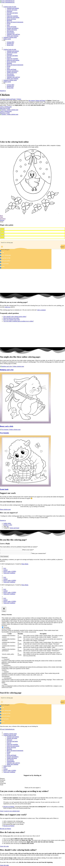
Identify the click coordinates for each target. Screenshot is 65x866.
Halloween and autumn (13, 17)
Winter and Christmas (12, 36)
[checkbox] (8, 251)
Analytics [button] (4, 670)
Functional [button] (4, 657)
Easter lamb (4, 489)
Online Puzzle (7, 766)
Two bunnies (4, 433)
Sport (8, 25)
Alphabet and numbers (13, 8)
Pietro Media (24, 564)
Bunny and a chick (6, 426)
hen (8, 526)
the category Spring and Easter (37, 100)
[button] (32, 778)
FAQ (4, 568)
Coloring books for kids (9, 6)
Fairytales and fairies (12, 13)
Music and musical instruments (15, 22)
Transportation (10, 32)
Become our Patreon (8, 806)
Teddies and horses (12, 29)
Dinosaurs (9, 11)
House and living (11, 19)
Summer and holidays (12, 28)
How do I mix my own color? (11, 318)
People (8, 23)
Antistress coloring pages (10, 37)
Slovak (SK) (10, 45)
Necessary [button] (4, 625)
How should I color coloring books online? (14, 316)
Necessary (6, 627)
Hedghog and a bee (6, 370)
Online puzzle (7, 39)
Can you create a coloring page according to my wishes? (18, 321)
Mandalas (9, 20)
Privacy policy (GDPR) (9, 571)
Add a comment (41, 310)
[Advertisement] (32, 127)
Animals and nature (12, 9)
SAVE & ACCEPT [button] (7, 687)
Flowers (9, 14)
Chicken (19, 99)
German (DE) (10, 42)
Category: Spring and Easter (8, 99)
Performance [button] (5, 663)
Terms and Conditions (9, 573)
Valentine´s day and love (13, 34)
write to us (7, 307)
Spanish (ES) (10, 43)
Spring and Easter (11, 26)
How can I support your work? (11, 319)
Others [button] (3, 682)
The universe (10, 31)
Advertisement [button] (5, 676)
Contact (5, 570)
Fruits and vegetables (12, 16)
